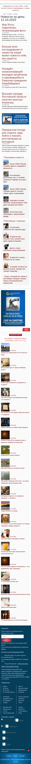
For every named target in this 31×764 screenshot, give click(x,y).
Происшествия (7, 707)
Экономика (6, 696)
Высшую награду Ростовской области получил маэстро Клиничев (14, 98)
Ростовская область (9, 692)
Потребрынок (7, 700)
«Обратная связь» (23, 663)
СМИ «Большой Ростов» (10, 666)
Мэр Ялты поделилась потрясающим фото (14, 27)
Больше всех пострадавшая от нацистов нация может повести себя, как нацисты (14, 52)
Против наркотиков (8, 713)
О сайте (15, 756)
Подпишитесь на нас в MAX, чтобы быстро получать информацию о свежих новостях (15, 8)
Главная (8, 756)
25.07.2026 (13, 440)
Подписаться (6, 640)
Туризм (5, 702)
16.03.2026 (12, 496)
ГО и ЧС (5, 711)
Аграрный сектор (8, 698)
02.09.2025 (15, 566)
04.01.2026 (13, 382)
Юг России (6, 690)
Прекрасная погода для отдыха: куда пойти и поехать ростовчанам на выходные (13, 135)
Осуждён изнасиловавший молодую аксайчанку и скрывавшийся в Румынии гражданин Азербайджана (14, 76)
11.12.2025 (13, 551)
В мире (5, 686)
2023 (4, 14)
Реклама (22, 756)
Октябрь (9, 14)
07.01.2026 (13, 367)
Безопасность (7, 709)
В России (5, 688)
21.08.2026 (15, 412)
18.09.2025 (14, 353)
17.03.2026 (14, 397)
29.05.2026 (15, 524)
